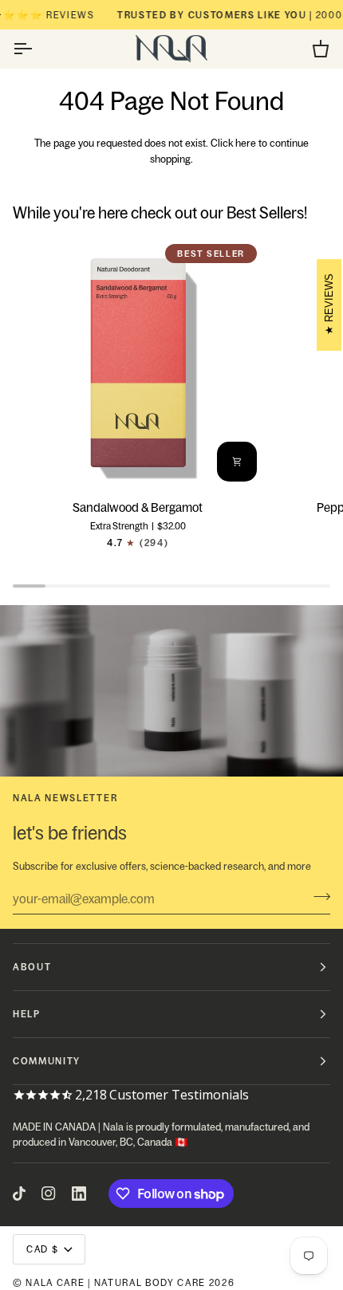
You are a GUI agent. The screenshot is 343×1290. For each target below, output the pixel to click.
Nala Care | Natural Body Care (116, 1282)
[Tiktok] (19, 1193)
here (245, 142)
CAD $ (42, 1249)
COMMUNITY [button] (47, 1061)
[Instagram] (48, 1193)
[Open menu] (37, 48)
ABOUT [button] (32, 967)
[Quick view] (237, 462)
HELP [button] (27, 1014)
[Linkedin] (79, 1193)
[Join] (317, 897)
